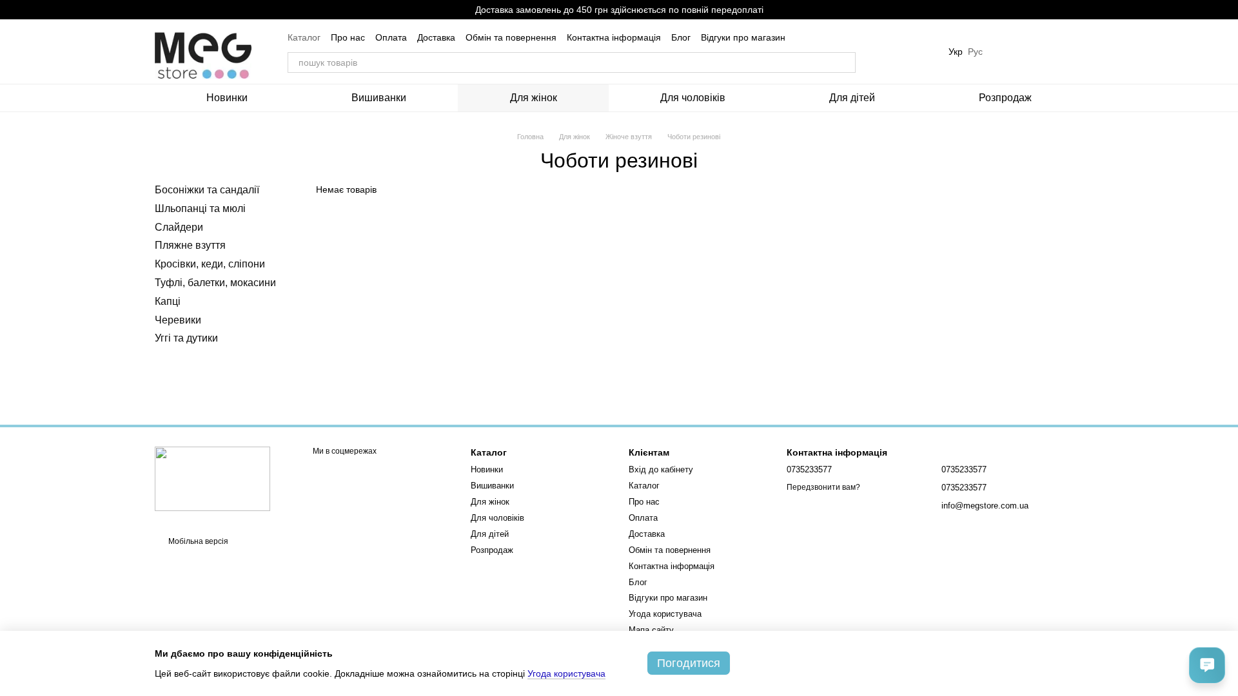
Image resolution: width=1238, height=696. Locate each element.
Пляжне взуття (190, 245)
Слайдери (179, 227)
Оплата (391, 37)
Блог (681, 37)
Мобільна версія (197, 541)
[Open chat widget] (1207, 665)
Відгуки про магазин (743, 37)
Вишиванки (378, 97)
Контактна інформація (614, 37)
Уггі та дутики (186, 338)
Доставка (436, 37)
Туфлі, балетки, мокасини (215, 282)
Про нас (348, 37)
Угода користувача (665, 614)
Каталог (304, 37)
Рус (975, 51)
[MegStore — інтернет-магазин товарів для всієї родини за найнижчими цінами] (212, 478)
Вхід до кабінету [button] (661, 469)
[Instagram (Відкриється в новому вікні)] (886, 51)
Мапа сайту (651, 630)
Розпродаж (1005, 97)
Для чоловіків (692, 97)
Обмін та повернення (511, 37)
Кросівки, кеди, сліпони (210, 263)
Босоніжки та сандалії (207, 189)
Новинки (227, 97)
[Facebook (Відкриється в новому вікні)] (917, 51)
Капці (168, 301)
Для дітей (852, 97)
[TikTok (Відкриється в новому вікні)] (902, 51)
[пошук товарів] (845, 62)
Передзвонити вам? (823, 487)
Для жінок (533, 97)
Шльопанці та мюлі (200, 208)
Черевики (178, 319)
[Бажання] (1006, 51)
